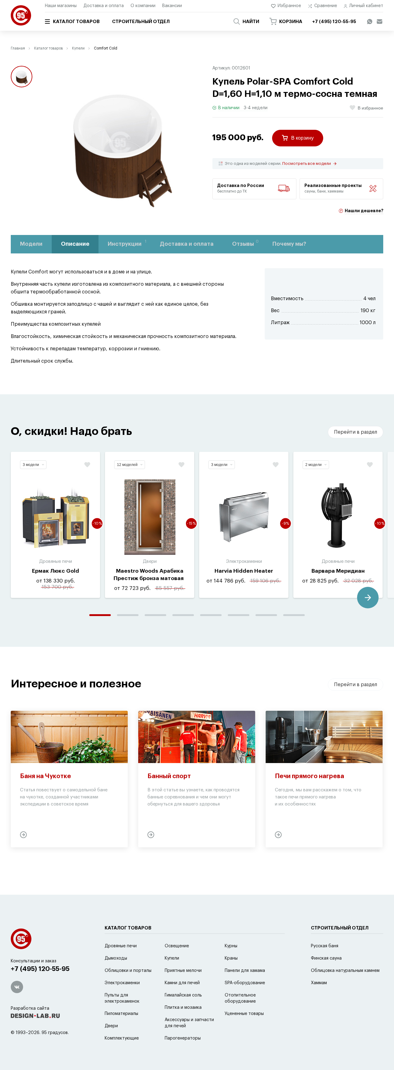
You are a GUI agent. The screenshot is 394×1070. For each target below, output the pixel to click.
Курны (231, 946)
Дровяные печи (121, 946)
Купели (78, 48)
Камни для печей (182, 983)
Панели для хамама (245, 971)
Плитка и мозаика (183, 1007)
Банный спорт (169, 776)
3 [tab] (155, 615)
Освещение (177, 946)
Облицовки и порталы (128, 971)
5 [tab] (211, 615)
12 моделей (127, 465)
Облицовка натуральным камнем (345, 971)
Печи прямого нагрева (309, 776)
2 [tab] (128, 615)
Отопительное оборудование (240, 998)
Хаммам (319, 983)
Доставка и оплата (103, 6)
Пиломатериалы (121, 1014)
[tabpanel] (55, 525)
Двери (111, 1026)
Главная (18, 48)
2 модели (313, 465)
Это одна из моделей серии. (278, 163)
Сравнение (325, 6)
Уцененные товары (244, 1014)
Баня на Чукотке (45, 776)
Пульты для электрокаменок (122, 998)
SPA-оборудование (245, 983)
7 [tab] (266, 615)
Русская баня (324, 946)
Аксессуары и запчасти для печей (189, 1023)
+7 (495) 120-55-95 (40, 969)
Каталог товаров (76, 21)
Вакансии (172, 6)
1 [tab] (100, 615)
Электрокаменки (122, 983)
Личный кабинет (366, 6)
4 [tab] (183, 615)
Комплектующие (122, 1038)
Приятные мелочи (183, 971)
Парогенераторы (183, 1038)
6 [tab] (238, 615)
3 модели (31, 465)
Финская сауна (326, 958)
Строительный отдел (141, 21)
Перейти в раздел (355, 432)
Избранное (289, 6)
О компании (143, 6)
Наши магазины (61, 6)
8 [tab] (294, 615)
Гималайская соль (183, 995)
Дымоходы (116, 958)
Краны (231, 958)
